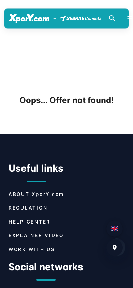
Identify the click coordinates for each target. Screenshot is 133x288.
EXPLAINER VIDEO (36, 235)
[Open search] (112, 18)
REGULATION (28, 208)
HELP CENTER (29, 222)
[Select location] (114, 248)
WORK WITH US (32, 249)
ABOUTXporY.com (36, 194)
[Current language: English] (114, 228)
